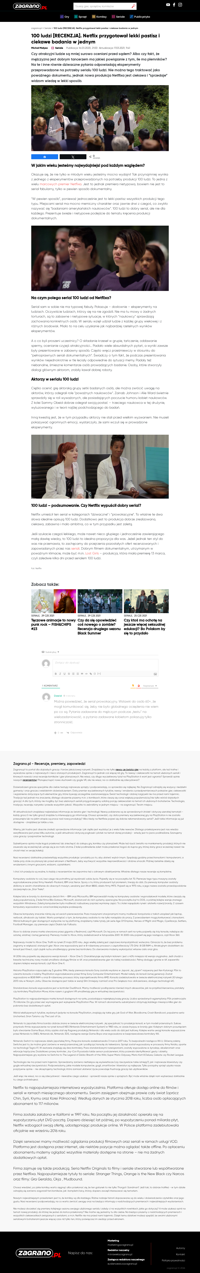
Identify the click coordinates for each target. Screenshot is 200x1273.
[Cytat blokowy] (82, 674)
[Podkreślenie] (64, 674)
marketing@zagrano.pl (120, 1244)
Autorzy (180, 1248)
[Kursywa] (60, 674)
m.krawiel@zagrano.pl (120, 1254)
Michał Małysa (39, 48)
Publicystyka (142, 16)
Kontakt (180, 1254)
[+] (99, 673)
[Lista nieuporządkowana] (77, 674)
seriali (75, 548)
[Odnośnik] (91, 674)
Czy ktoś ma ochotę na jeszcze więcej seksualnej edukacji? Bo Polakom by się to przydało (144, 627)
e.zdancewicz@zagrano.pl (122, 1263)
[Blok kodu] (86, 674)
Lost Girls (92, 553)
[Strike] (69, 674)
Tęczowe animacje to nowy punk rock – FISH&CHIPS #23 (53, 625)
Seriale (120, 16)
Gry (67, 16)
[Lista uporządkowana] (73, 674)
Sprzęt (83, 16)
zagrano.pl (36, 28)
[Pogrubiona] (56, 674)
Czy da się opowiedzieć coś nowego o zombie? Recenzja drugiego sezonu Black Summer (99, 627)
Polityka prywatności (173, 1260)
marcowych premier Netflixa (60, 184)
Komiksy (101, 16)
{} (95, 673)
